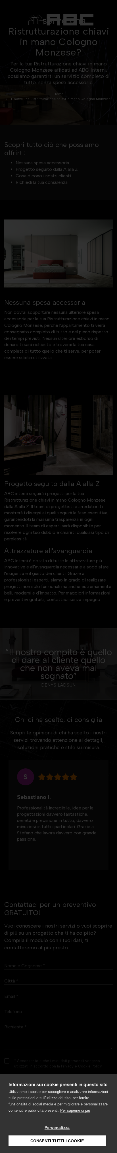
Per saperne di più (75, 1110)
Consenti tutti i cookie (57, 1141)
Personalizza (57, 1127)
